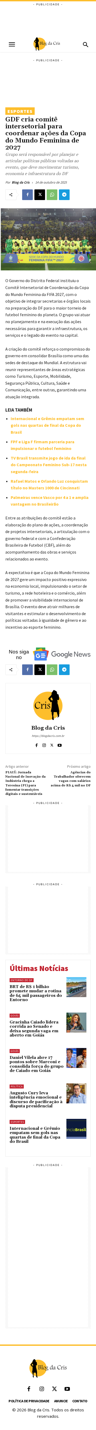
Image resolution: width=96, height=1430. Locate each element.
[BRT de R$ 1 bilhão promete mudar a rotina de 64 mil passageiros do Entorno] (76, 987)
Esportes (20, 111)
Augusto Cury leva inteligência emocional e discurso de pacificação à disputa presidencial (36, 1100)
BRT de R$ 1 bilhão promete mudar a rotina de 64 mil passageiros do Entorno (36, 993)
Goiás (15, 1015)
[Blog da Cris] (48, 705)
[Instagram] (44, 744)
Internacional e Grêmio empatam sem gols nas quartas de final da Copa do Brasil (47, 425)
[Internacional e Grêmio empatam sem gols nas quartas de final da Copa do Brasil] (76, 1129)
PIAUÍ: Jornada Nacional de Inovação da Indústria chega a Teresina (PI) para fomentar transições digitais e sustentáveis (25, 783)
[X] (39, 194)
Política (17, 1086)
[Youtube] (60, 744)
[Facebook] (27, 194)
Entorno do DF (22, 980)
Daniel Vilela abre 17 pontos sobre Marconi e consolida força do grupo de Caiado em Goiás (36, 1064)
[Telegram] (64, 194)
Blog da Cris (21, 182)
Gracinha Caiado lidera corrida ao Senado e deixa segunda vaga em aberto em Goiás (34, 1029)
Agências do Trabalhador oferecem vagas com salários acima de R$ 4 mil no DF (71, 778)
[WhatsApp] (52, 194)
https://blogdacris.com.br (48, 736)
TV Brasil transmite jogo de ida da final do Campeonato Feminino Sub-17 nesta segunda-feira (49, 464)
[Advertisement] (48, 20)
